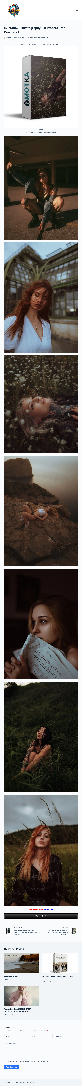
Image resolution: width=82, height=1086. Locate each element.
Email (33, 1036)
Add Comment (11, 1043)
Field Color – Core (11, 976)
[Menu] (77, 10)
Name (8, 1036)
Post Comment (11, 1067)
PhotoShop (44, 38)
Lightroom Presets (33, 38)
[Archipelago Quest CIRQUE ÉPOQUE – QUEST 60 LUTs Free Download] (22, 996)
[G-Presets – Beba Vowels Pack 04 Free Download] (60, 963)
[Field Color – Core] (22, 963)
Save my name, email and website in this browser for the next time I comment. (31, 1061)
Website (59, 1036)
